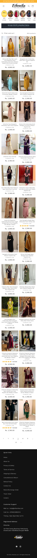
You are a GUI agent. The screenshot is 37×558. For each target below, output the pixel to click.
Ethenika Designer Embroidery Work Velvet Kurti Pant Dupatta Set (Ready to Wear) (10, 391)
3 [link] (18, 438)
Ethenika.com (15, 554)
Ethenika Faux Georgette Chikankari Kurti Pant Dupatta (9, 124)
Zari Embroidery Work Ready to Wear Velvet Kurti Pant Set (9, 188)
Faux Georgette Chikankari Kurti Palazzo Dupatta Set (27, 93)
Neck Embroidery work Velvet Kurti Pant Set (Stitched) (10, 423)
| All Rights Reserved (24, 554)
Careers (6, 498)
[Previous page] (3, 438)
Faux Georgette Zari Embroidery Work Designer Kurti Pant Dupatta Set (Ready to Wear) (10, 321)
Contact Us (7, 486)
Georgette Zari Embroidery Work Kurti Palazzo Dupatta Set (27, 60)
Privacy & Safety (9, 465)
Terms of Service (9, 469)
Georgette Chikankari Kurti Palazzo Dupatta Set (10, 255)
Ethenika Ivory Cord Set (10, 156)
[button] (4, 6)
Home (5, 457)
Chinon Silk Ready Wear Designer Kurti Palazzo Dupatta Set (27, 256)
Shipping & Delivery (10, 473)
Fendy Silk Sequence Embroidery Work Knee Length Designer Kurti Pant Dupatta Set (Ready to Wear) (10, 222)
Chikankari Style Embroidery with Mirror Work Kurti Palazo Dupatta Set (27, 189)
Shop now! (28, 25)
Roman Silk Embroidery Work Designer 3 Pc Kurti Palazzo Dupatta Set (27, 125)
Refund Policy (8, 481)
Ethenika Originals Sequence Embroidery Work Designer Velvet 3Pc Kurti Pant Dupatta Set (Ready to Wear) (10, 355)
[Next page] (21, 442)
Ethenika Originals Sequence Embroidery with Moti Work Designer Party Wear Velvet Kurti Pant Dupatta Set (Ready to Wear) (27, 356)
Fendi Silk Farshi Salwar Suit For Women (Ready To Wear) (10, 93)
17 (16, 442)
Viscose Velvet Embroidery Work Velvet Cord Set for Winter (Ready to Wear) (27, 391)
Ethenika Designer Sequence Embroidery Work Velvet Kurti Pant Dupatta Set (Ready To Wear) (27, 424)
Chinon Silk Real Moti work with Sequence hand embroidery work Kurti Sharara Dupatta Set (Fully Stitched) (10, 61)
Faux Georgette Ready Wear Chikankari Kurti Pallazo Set (27, 221)
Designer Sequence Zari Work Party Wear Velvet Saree (27, 320)
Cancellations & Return (11, 477)
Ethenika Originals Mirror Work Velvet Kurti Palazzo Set (27, 157)
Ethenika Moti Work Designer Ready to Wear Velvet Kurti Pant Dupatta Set (10, 288)
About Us (6, 461)
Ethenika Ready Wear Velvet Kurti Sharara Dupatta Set (27, 287)
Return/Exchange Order (11, 490)
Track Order (7, 494)
